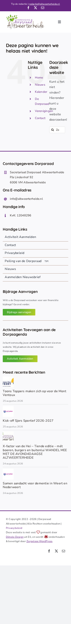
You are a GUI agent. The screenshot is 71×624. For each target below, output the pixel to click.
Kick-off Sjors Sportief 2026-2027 (28, 421)
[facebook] (28, 7)
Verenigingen (44, 111)
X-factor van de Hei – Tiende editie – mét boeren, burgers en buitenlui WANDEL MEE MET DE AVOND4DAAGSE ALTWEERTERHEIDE (35, 452)
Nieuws (40, 85)
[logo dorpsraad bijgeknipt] (8, 433)
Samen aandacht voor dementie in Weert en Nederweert (35, 485)
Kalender (41, 92)
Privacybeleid (14, 528)
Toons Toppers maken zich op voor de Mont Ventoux (34, 393)
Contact (40, 118)
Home (39, 78)
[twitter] (35, 7)
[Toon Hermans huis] (8, 378)
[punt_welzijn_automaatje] (8, 407)
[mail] (42, 7)
